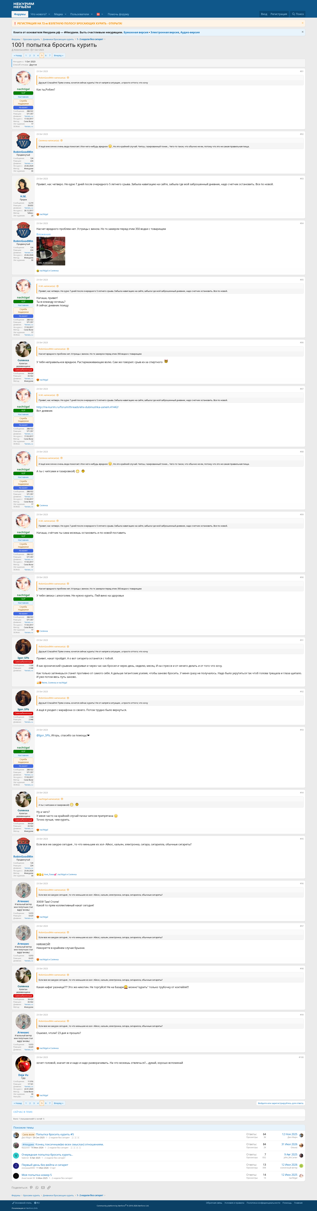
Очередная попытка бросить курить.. (47, 1154)
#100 (301, 1057)
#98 (302, 968)
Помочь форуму (118, 14)
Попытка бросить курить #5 (55, 1134)
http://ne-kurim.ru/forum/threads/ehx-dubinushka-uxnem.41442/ (77, 407)
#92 (302, 691)
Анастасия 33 (28, 1178)
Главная (298, 1202)
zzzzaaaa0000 (28, 1167)
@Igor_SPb (43, 735)
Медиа (58, 14)
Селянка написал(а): (49, 140)
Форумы (20, 14)
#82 (302, 134)
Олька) (294, 1147)
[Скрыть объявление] (302, 23)
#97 (302, 926)
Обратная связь (214, 1202)
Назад (19, 55)
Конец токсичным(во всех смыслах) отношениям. (69, 1144)
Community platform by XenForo (123, 1205)
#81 (302, 71)
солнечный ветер (288, 1167)
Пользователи (79, 14)
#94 (302, 792)
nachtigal (293, 1178)
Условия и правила (234, 1202)
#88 (302, 451)
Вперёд (58, 55)
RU (38, 1202)
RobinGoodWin (21, 49)
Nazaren (26, 1147)
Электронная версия (165, 32)
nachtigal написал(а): (49, 798)
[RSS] (304, 1203)
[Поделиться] (298, 72)
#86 (302, 342)
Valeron (25, 1157)
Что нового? (39, 14)
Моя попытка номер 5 (37, 1175)
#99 (302, 1014)
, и (54, 682)
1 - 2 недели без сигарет (58, 1137)
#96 (302, 883)
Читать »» (28, 116)
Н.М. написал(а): (47, 286)
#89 (302, 514)
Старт (53, 1167)
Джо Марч (26, 1137)
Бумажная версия (136, 32)
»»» (31, 1096)
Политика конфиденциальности (263, 1202)
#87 (302, 388)
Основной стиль (23, 1202)
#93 (302, 729)
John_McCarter (290, 1157)
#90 (302, 577)
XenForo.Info (32, 1208)
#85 (302, 279)
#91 (302, 640)
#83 (302, 178)
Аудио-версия (190, 32)
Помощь (287, 1202)
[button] (49, 14)
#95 (302, 838)
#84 (302, 223)
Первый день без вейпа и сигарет (45, 1165)
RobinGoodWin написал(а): (52, 77)
